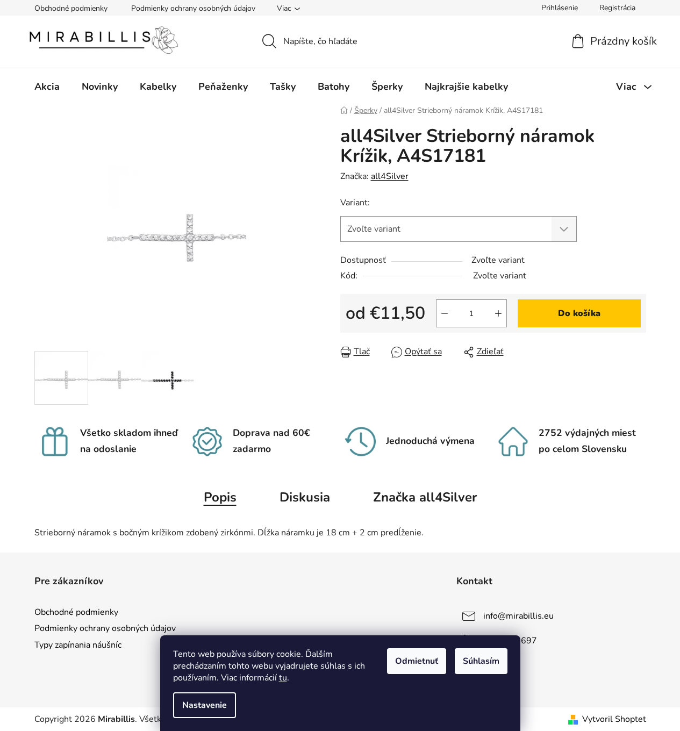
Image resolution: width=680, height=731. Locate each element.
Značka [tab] (425, 497)
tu (283, 678)
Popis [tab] (220, 497)
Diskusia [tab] (305, 497)
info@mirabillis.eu (518, 616)
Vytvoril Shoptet (614, 719)
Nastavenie (204, 705)
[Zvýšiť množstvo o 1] (498, 313)
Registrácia (617, 8)
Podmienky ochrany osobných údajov (193, 8)
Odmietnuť (416, 661)
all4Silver (390, 176)
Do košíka (579, 313)
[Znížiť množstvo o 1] (444, 313)
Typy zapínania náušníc (77, 645)
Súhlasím (481, 661)
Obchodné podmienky (71, 8)
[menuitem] (47, 86)
